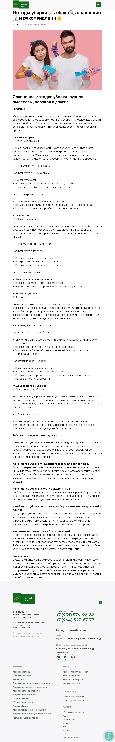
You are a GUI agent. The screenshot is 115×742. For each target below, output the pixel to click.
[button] (98, 4)
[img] (100, 602)
